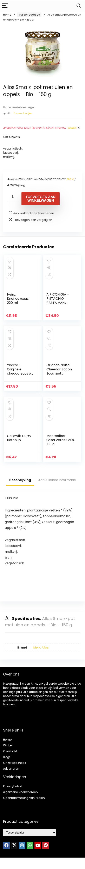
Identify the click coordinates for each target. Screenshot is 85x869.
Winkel (7, 745)
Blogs (7, 757)
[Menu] (5, 5)
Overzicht (10, 751)
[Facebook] (6, 845)
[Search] (79, 5)
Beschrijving (20, 480)
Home (7, 15)
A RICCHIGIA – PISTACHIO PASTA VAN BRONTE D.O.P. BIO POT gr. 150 (58, 302)
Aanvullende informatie (57, 480)
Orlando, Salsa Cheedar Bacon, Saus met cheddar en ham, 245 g (60, 373)
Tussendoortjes (29, 15)
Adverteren (11, 769)
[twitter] (14, 845)
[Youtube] (37, 845)
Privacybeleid (12, 786)
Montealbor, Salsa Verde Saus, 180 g (60, 440)
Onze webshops (14, 763)
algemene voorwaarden (20, 792)
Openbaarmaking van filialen (24, 798)
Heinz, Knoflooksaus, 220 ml (18, 298)
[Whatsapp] (30, 845)
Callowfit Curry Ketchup (19, 437)
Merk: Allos (41, 647)
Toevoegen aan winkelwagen (40, 198)
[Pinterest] (45, 845)
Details (72, 128)
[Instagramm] (22, 845)
